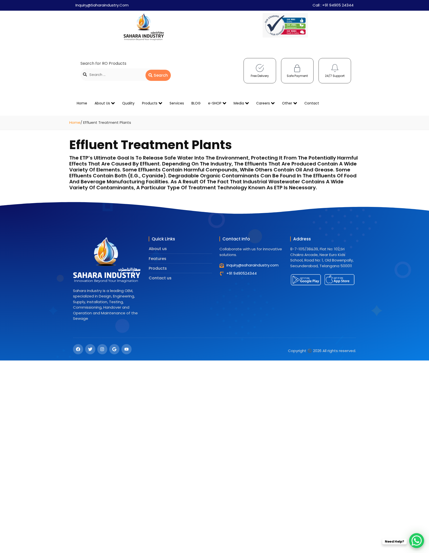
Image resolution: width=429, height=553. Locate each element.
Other (287, 103)
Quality (128, 103)
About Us (102, 103)
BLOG (196, 103)
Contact (311, 103)
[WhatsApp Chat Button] (416, 540)
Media (239, 103)
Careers (263, 103)
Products (149, 103)
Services (177, 103)
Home (82, 103)
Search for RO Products (103, 63)
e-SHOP (214, 103)
